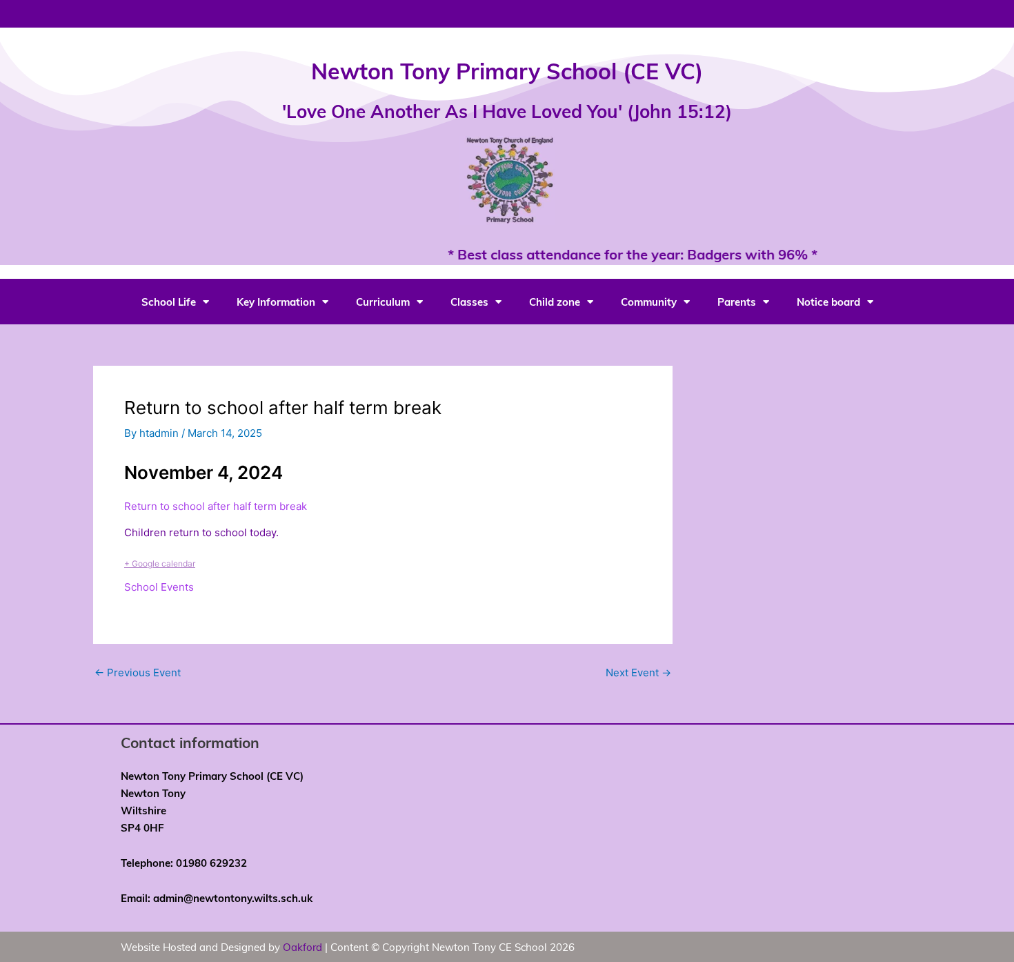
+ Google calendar (159, 563)
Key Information (276, 301)
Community (649, 301)
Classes (469, 301)
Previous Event (138, 672)
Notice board (828, 301)
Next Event (638, 672)
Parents (736, 301)
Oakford (302, 947)
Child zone (554, 301)
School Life (168, 301)
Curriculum (383, 301)
